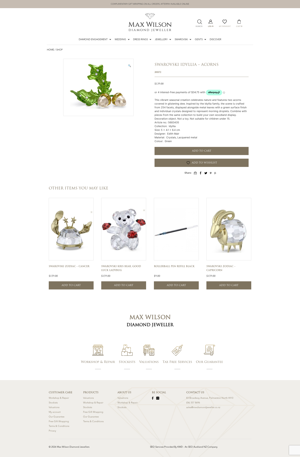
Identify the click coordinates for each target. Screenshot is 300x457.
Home (51, 50)
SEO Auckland (196, 447)
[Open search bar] (198, 22)
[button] (129, 66)
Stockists (53, 402)
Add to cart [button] (71, 285)
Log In (210, 26)
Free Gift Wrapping (59, 421)
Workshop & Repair (59, 398)
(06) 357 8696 (193, 402)
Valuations (54, 407)
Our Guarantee (56, 417)
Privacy (52, 431)
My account (55, 412)
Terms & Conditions (59, 426)
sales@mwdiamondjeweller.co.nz (203, 407)
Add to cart (201, 151)
